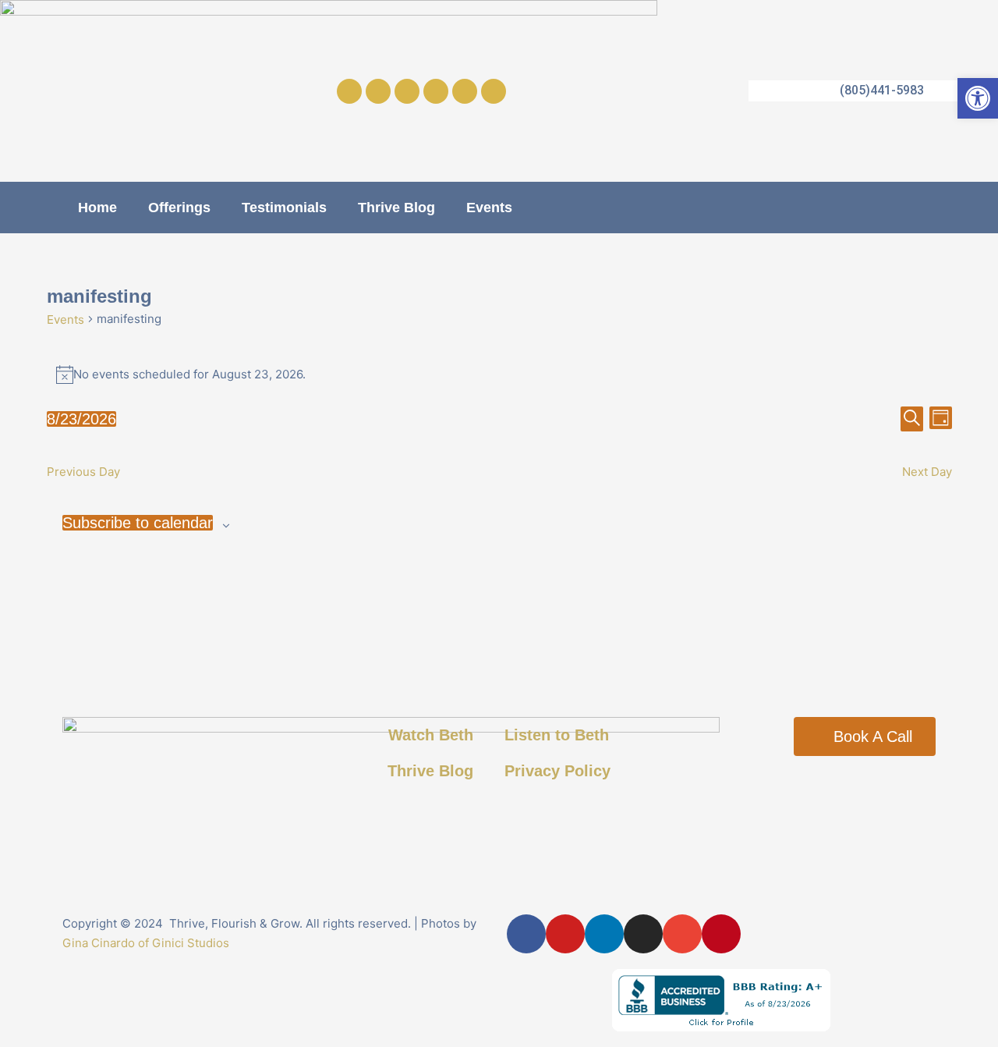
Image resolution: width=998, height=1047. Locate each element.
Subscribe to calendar (137, 523)
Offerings (179, 207)
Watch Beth (430, 735)
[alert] (499, 375)
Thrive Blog (396, 207)
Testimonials (284, 207)
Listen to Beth (556, 735)
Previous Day (83, 471)
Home (97, 207)
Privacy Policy (557, 770)
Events (489, 207)
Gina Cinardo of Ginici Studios (145, 942)
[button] (977, 98)
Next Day (927, 471)
